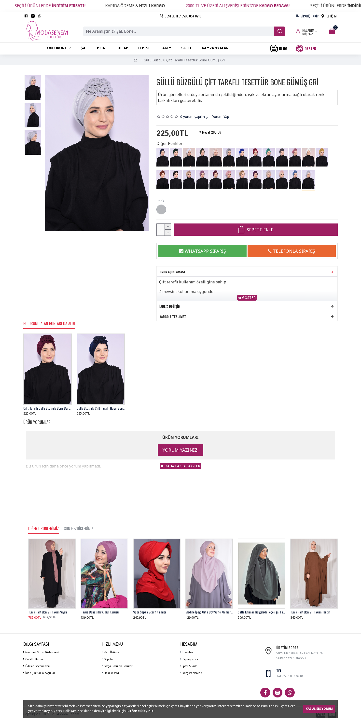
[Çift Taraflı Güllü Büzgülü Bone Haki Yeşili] (202, 157)
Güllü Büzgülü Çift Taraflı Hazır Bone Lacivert (101, 408)
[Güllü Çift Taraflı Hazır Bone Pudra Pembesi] (229, 179)
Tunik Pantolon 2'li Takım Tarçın (310, 612)
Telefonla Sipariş (294, 251)
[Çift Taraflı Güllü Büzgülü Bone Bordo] (215, 179)
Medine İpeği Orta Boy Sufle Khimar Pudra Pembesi (209, 612)
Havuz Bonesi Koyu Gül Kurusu (100, 612)
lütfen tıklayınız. (140, 711)
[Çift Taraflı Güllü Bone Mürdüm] (255, 179)
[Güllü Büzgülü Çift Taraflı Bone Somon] (282, 179)
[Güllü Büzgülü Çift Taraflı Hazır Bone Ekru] (308, 157)
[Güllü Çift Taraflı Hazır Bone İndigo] (295, 179)
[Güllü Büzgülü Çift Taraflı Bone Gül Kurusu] (295, 157)
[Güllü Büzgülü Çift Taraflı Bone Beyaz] (189, 157)
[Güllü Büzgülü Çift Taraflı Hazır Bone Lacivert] (162, 157)
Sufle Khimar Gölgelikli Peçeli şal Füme (261, 612)
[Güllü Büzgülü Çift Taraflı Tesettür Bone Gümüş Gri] (308, 179)
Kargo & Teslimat (172, 316)
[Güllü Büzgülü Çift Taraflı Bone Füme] (282, 157)
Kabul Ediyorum (319, 709)
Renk (160, 200)
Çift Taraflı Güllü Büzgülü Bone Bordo (47, 408)
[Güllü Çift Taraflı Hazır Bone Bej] (215, 157)
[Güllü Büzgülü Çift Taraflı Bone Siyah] (176, 179)
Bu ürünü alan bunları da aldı (49, 323)
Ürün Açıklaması (172, 271)
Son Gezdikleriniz (78, 528)
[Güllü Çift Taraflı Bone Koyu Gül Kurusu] (202, 179)
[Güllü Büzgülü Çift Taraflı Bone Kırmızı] (255, 157)
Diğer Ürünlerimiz (43, 528)
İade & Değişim (169, 306)
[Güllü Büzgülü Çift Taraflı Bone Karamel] (189, 179)
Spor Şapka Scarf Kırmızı (149, 612)
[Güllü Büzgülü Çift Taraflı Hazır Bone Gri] (229, 157)
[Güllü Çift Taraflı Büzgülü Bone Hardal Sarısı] (322, 157)
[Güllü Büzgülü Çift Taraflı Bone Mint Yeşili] (269, 157)
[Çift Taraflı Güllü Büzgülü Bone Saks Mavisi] (242, 157)
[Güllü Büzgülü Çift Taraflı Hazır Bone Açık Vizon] (269, 179)
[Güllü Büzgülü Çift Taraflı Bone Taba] (242, 179)
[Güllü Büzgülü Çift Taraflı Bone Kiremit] (162, 179)
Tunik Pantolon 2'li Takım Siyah (47, 612)
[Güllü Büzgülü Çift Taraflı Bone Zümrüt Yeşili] (176, 157)
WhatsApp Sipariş (205, 251)
